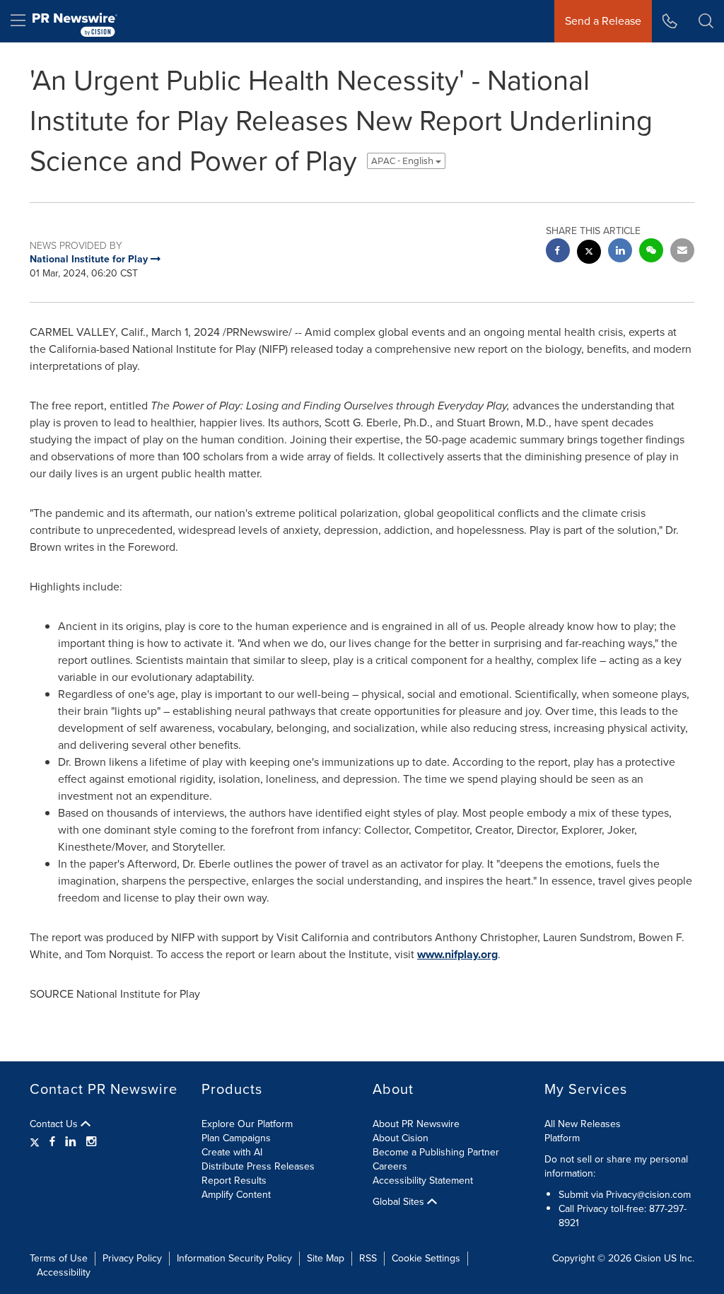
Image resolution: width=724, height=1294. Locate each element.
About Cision (400, 1138)
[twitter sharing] (589, 253)
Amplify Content (236, 1194)
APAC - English (403, 161)
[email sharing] (682, 252)
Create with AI (232, 1152)
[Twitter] (36, 1142)
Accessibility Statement (423, 1180)
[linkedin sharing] (620, 252)
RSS (368, 1258)
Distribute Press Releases (258, 1166)
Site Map (325, 1258)
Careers (390, 1166)
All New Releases (582, 1124)
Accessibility (63, 1272)
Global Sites (400, 1202)
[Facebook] (52, 1142)
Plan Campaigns (236, 1138)
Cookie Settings (426, 1258)
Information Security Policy (234, 1258)
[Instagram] (91, 1142)
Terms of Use (59, 1258)
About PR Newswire (416, 1124)
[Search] (706, 21)
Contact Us (55, 1124)
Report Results (234, 1180)
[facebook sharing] (558, 252)
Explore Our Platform (247, 1124)
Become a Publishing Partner (436, 1152)
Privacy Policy (132, 1258)
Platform (562, 1138)
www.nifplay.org (457, 954)
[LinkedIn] (71, 1142)
